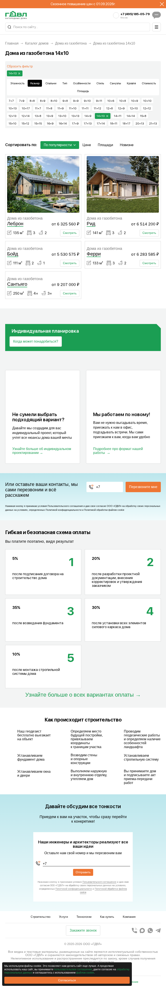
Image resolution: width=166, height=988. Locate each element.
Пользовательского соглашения (65, 506)
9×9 (76, 100)
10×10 (147, 100)
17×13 (88, 123)
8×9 (42, 100)
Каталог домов (37, 43)
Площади (105, 145)
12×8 (109, 108)
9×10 (87, 100)
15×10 (12, 123)
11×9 (60, 108)
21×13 (153, 123)
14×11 (117, 116)
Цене (87, 145)
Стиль (100, 83)
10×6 (110, 100)
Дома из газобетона (71, 43)
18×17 (126, 123)
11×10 (73, 108)
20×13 (140, 123)
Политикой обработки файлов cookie (104, 510)
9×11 (99, 100)
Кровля (131, 83)
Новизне (127, 145)
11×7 (38, 108)
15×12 (25, 123)
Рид (91, 223)
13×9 (49, 116)
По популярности (58, 145)
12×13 (12, 116)
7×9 (21, 100)
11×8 (49, 108)
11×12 (97, 108)
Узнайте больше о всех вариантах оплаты (79, 695)
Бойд (12, 254)
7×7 (11, 100)
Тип (64, 83)
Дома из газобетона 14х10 (114, 43)
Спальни (50, 83)
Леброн (15, 223)
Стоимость (149, 83)
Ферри (94, 254)
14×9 (88, 116)
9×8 (65, 100)
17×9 (75, 123)
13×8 (38, 116)
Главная (12, 43)
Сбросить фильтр (20, 66)
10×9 (134, 100)
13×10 (62, 116)
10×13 (13, 108)
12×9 (121, 108)
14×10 (13, 73)
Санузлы (115, 83)
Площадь (83, 91)
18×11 (113, 123)
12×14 (26, 116)
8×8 (32, 100)
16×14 (63, 123)
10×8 (122, 100)
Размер (35, 83)
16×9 (50, 123)
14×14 (131, 116)
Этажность (17, 83)
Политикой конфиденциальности (63, 510)
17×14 (101, 123)
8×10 (54, 100)
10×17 (26, 108)
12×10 (134, 108)
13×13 (75, 116)
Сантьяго (17, 284)
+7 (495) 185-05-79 (135, 14)
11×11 (85, 108)
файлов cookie (85, 972)
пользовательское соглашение (73, 969)
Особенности (82, 83)
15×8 (143, 116)
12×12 (147, 108)
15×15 (38, 123)
